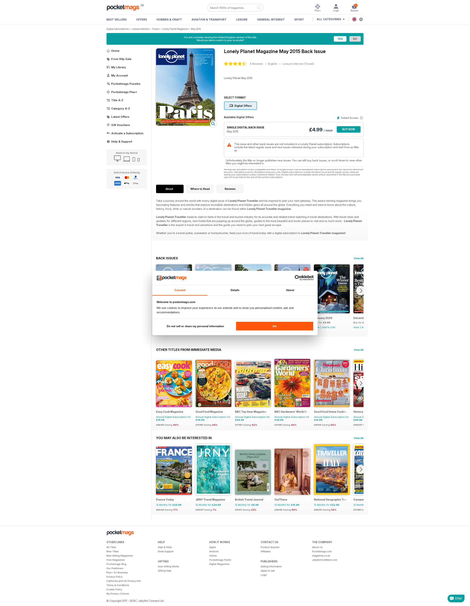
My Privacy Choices (117, 593)
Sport (299, 19)
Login (264, 574)
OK (274, 326)
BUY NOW (348, 129)
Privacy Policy (114, 576)
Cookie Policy (114, 589)
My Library (118, 67)
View (356, 327)
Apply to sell (268, 570)
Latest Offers (120, 116)
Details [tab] (235, 289)
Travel (155, 29)
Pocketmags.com (322, 551)
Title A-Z (117, 100)
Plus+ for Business (117, 572)
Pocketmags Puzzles (125, 83)
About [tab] (290, 289)
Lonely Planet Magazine (175, 29)
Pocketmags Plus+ (124, 92)
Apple (212, 547)
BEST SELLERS (116, 19)
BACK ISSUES (167, 258)
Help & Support (121, 141)
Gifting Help (164, 570)
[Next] (360, 290)
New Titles (112, 551)
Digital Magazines (219, 564)
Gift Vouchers (120, 125)
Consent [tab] (179, 289)
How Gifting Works (168, 566)
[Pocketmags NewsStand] (124, 7)
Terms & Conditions (117, 585)
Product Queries (270, 547)
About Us (317, 547)
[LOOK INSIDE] (185, 124)
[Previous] (158, 383)
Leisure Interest (140, 29)
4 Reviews (256, 63)
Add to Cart (328, 327)
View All (359, 258)
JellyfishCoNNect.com (324, 559)
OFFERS (141, 19)
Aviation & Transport (209, 19)
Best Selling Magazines (119, 555)
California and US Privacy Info (123, 580)
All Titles (111, 547)
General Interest (271, 19)
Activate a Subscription (127, 133)
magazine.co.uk (321, 555)
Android (213, 551)
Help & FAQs (165, 547)
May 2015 (196, 29)
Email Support (165, 551)
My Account (119, 75)
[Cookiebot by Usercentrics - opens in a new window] (297, 278)
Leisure (241, 19)
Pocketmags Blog (116, 564)
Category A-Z (120, 108)
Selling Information (271, 566)
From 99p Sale (121, 59)
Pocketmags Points (220, 559)
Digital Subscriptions (117, 29)
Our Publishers (114, 568)
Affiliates (266, 551)
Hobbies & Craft (169, 19)
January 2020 (323, 318)
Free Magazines (115, 559)
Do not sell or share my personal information (195, 326)
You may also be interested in (184, 438)
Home (115, 50)
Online (213, 555)
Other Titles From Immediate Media (188, 349)
